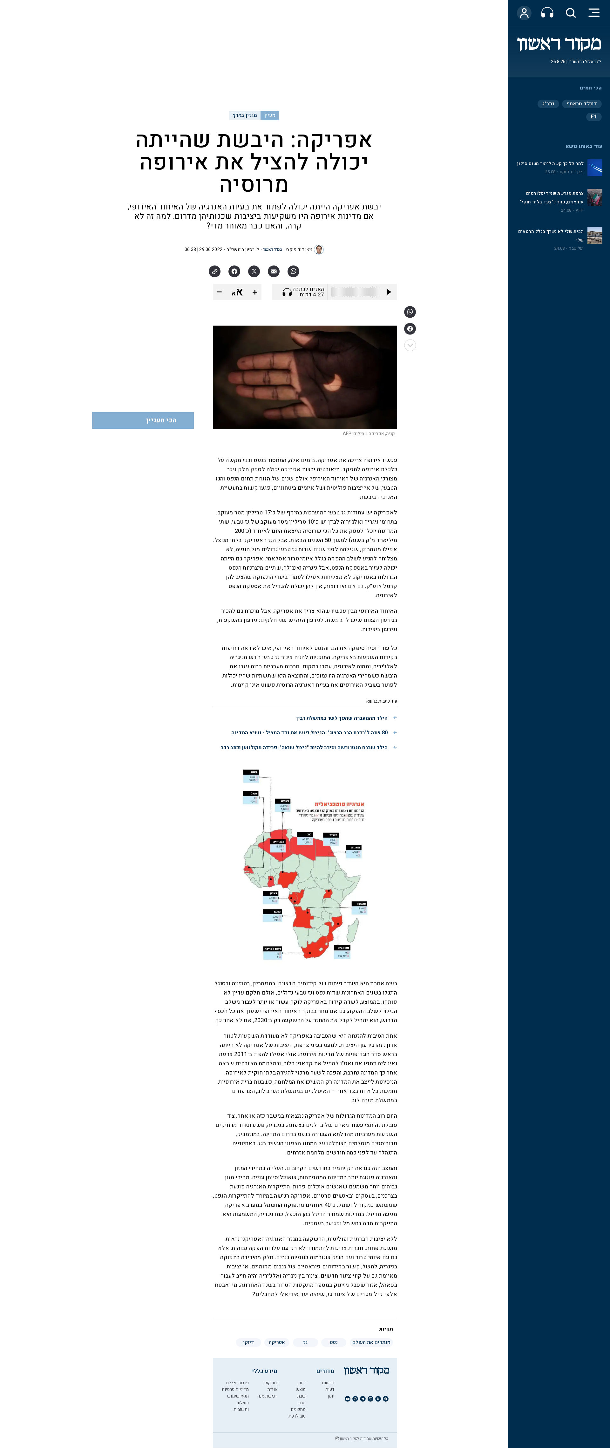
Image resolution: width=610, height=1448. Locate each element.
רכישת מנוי (267, 1396)
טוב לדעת (297, 1416)
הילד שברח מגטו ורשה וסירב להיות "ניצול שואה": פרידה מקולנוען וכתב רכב (304, 747)
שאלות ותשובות (241, 1406)
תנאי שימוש (238, 1396)
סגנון (301, 1402)
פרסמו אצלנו (237, 1382)
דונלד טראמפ (582, 104)
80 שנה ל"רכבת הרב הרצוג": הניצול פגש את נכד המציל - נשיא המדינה (309, 733)
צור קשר (269, 1382)
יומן (331, 1396)
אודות (272, 1389)
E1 (594, 117)
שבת (301, 1396)
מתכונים (298, 1409)
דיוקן (301, 1382)
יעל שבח (576, 248)
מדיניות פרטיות (235, 1389)
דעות (329, 1389)
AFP (580, 210)
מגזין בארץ (245, 115)
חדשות (328, 1382)
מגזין (270, 115)
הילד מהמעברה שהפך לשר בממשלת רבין (342, 718)
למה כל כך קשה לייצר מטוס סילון (550, 163)
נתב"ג (548, 104)
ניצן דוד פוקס (572, 172)
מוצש (301, 1389)
